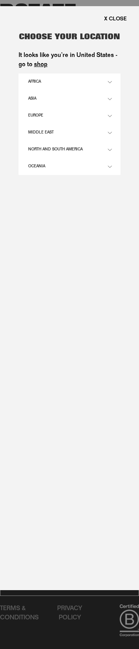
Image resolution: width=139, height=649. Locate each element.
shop (40, 65)
